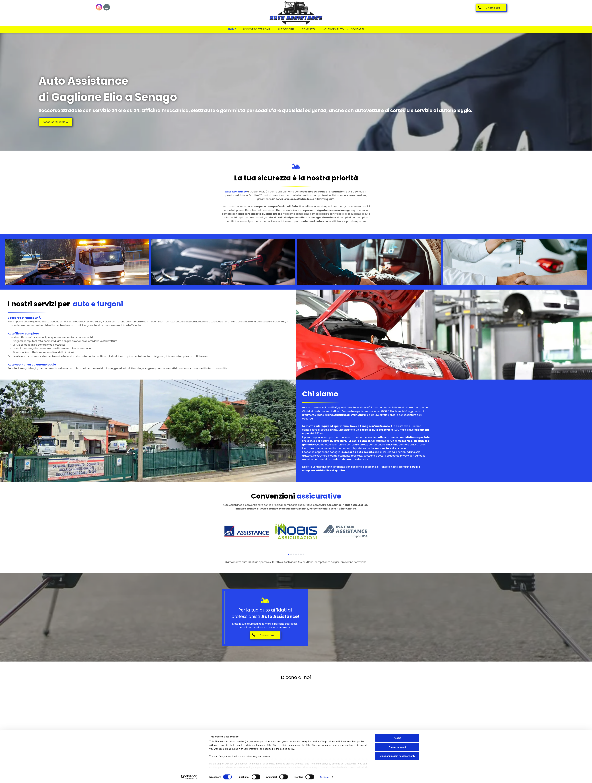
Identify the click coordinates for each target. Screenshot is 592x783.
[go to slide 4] (296, 554)
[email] (106, 7)
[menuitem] (232, 29)
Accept (397, 738)
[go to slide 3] (293, 554)
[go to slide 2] (291, 554)
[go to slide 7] (303, 554)
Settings (324, 777)
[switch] (256, 776)
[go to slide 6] (301, 554)
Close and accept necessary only (397, 756)
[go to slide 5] (298, 554)
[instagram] (99, 7)
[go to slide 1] (288, 554)
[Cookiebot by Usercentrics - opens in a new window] (188, 777)
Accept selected (397, 746)
